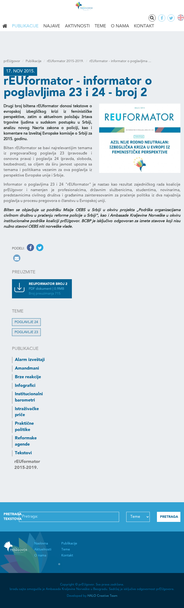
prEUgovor (12, 61)
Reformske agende (26, 441)
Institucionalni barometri (29, 397)
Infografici (25, 386)
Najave (51, 26)
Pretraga (152, 18)
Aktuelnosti (42, 549)
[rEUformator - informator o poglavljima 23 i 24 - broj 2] (139, 138)
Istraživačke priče (27, 412)
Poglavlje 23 (26, 332)
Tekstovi (23, 453)
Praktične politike (24, 426)
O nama (120, 26)
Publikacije (25, 26)
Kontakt (144, 26)
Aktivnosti (77, 26)
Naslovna (4, 26)
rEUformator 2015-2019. (65, 61)
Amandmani (27, 368)
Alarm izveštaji (30, 360)
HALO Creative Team (102, 595)
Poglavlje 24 (26, 322)
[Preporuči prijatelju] (16, 259)
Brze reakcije (28, 377)
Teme (100, 26)
